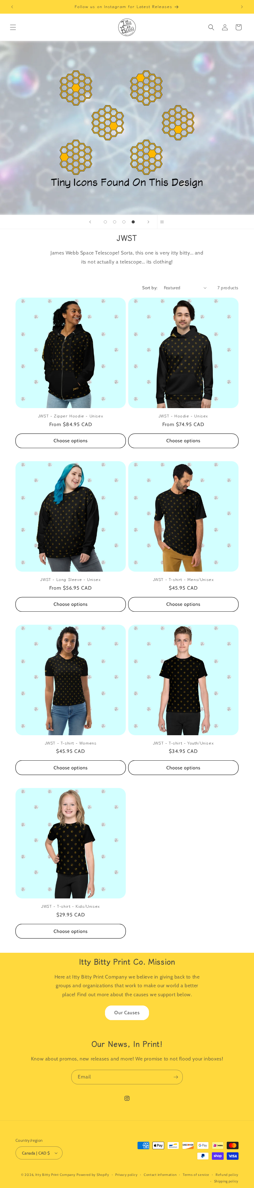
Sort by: (149, 287)
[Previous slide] (90, 222)
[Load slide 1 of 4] (105, 222)
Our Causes (127, 1012)
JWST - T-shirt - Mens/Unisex (183, 579)
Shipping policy (226, 1181)
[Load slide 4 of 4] (133, 222)
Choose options (71, 440)
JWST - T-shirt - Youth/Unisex (183, 743)
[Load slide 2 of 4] (114, 222)
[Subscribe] (175, 1077)
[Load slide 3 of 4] (124, 222)
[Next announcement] (242, 7)
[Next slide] (148, 222)
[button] (13, 27)
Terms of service (196, 1174)
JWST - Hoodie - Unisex (183, 416)
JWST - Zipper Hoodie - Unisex (70, 416)
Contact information (160, 1174)
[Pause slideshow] (164, 222)
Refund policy (227, 1174)
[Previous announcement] (12, 7)
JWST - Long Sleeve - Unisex (70, 579)
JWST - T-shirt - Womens (71, 743)
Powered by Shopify (93, 1174)
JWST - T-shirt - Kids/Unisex (70, 906)
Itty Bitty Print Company (55, 1174)
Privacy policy (126, 1174)
